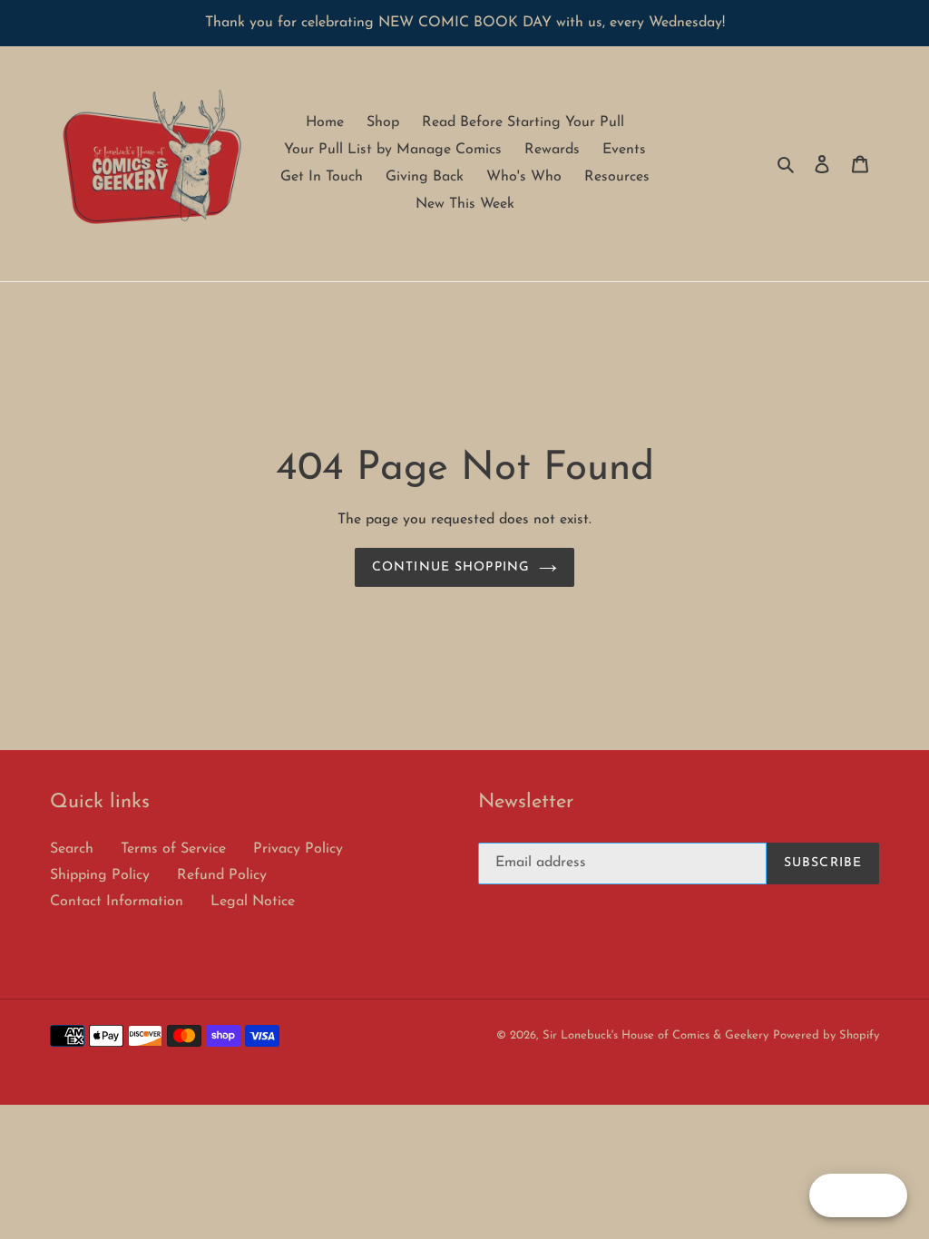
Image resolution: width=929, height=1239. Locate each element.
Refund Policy (222, 875)
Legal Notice (252, 901)
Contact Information (116, 901)
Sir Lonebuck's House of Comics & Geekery (655, 1035)
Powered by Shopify (826, 1035)
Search (71, 849)
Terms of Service (173, 849)
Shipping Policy (100, 875)
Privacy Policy (298, 849)
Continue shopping (451, 567)
